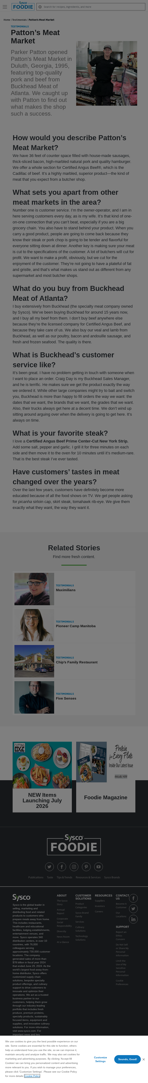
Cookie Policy (32, 1076)
